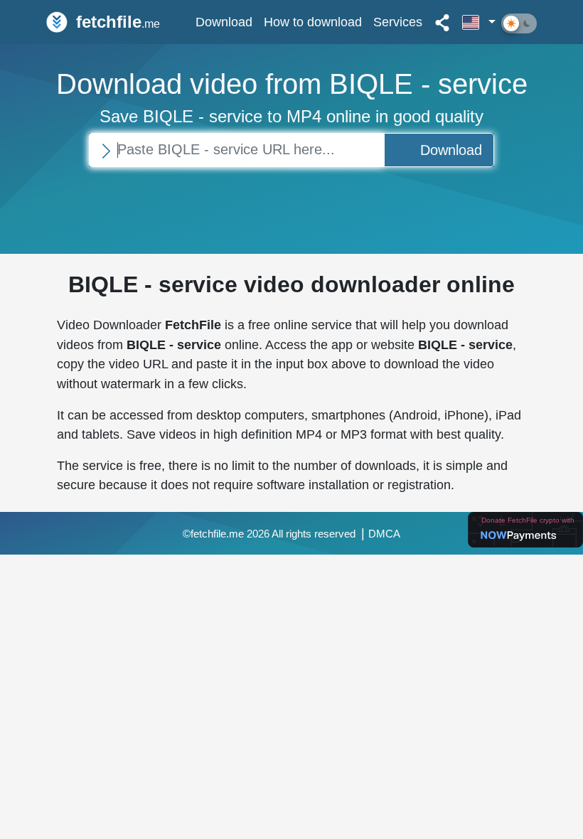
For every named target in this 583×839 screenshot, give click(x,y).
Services (397, 21)
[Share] (442, 22)
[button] (478, 22)
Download (224, 21)
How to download (313, 21)
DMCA (384, 534)
